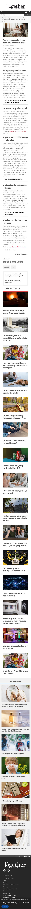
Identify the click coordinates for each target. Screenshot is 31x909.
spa (14, 267)
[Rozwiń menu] (1, 12)
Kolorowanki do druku (9, 895)
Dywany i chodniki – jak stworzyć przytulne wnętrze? (14, 275)
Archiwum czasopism (9, 897)
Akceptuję (5, 906)
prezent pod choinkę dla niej (17, 131)
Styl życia (18, 18)
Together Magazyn (7, 18)
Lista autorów (26, 856)
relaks (6, 267)
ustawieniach (14, 903)
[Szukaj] (27, 15)
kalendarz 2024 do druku (18, 247)
